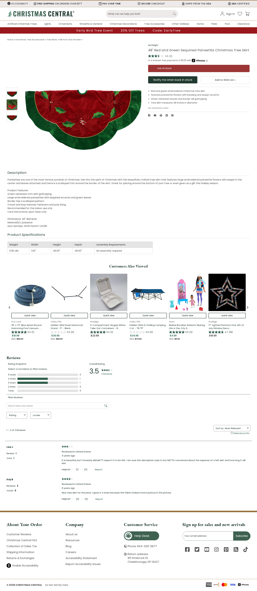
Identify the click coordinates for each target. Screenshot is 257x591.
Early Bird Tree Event (94, 30)
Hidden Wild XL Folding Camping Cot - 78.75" (148, 327)
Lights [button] (47, 24)
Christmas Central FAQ (22, 540)
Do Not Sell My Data (56, 585)
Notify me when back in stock (172, 80)
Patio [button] (214, 24)
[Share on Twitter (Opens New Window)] (167, 115)
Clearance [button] (243, 24)
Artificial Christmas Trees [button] (22, 24)
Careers (71, 552)
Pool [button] (227, 24)
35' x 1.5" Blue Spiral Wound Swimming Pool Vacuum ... (29, 327)
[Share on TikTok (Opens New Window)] (245, 549)
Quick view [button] (30, 315)
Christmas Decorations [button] (123, 24)
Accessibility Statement (81, 558)
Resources (73, 540)
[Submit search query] (174, 13)
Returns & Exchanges (20, 558)
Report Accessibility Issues (83, 564)
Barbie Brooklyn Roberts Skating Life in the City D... (187, 327)
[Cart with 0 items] (247, 13)
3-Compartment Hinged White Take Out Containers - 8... (108, 327)
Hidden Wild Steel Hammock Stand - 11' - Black (67, 327)
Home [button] (200, 24)
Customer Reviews (19, 534)
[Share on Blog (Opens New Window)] (236, 549)
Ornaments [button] (65, 24)
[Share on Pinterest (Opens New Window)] (172, 115)
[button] (17, 4)
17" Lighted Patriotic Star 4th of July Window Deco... (227, 327)
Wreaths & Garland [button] (91, 24)
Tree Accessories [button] (154, 24)
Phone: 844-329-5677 (142, 546)
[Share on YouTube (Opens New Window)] (206, 549)
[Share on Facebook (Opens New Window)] (149, 115)
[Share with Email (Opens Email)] (155, 115)
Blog (68, 546)
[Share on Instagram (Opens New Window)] (216, 549)
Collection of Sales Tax (22, 546)
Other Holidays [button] (180, 24)
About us (71, 534)
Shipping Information (20, 552)
